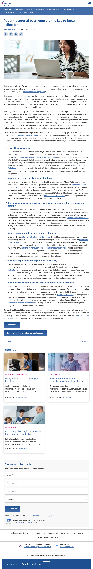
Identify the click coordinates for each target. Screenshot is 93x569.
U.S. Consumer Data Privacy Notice (42, 516)
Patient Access (55, 374)
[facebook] (6, 34)
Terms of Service (30, 522)
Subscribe (13, 509)
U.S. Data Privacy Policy (50, 533)
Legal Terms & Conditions (19, 533)
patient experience (68, 9)
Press (73, 533)
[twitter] (11, 34)
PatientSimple (14, 270)
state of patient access (26, 12)
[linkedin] (16, 34)
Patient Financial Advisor (54, 196)
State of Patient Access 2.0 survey (36, 237)
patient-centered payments (34, 92)
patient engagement (53, 9)
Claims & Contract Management (16, 374)
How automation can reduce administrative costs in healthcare (67, 380)
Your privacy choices (67, 547)
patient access (18, 9)
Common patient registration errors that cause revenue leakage (23, 432)
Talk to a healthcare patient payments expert (25, 333)
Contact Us (54, 538)
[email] (21, 34)
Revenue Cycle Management (35, 9)
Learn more (12, 325)
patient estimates (10, 12)
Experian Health (10, 29)
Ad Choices (65, 533)
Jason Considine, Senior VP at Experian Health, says (35, 157)
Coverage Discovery (65, 295)
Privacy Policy (17, 522)
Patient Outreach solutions (77, 218)
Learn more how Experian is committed (37, 547)
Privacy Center (35, 533)
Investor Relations (41, 538)
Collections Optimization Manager (22, 303)
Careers (80, 533)
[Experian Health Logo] (7, 3)
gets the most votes (24, 96)
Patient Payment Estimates (32, 248)
